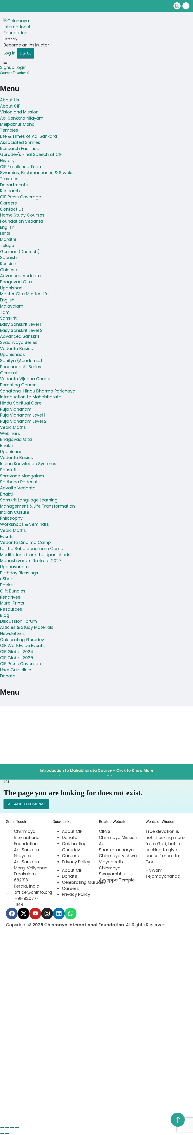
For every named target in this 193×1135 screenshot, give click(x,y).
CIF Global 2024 (16, 652)
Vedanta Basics (16, 348)
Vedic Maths (13, 427)
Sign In (52, 1107)
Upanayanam (14, 567)
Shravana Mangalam (22, 476)
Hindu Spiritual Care (20, 403)
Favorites (21, 73)
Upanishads (12, 354)
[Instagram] (47, 913)
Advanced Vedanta (20, 276)
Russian (8, 264)
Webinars (10, 433)
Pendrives (10, 597)
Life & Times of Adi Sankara (28, 136)
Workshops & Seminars (24, 524)
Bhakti (6, 445)
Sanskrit (8, 318)
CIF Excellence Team (21, 167)
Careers (8, 203)
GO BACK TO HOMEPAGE (26, 804)
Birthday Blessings (19, 573)
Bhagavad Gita (16, 282)
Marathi (8, 239)
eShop (6, 579)
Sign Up (36, 1107)
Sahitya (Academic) (21, 360)
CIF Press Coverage (20, 197)
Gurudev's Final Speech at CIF (31, 154)
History (7, 160)
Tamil (6, 312)
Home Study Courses (22, 215)
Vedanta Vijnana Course (25, 379)
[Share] (12, 1127)
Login (21, 67)
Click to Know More (134, 768)
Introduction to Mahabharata (30, 397)
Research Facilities (19, 148)
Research (10, 191)
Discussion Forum (18, 621)
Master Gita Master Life (24, 294)
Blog (4, 615)
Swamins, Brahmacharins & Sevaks (37, 172)
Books (6, 585)
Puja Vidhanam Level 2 (23, 421)
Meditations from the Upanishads (35, 555)
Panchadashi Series (20, 367)
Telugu (7, 245)
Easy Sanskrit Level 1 (20, 324)
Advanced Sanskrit (19, 336)
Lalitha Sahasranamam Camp (31, 548)
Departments (14, 185)
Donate (7, 676)
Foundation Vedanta (21, 221)
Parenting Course (18, 385)
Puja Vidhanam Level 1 (22, 415)
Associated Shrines (20, 142)
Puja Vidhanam (16, 409)
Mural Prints (12, 603)
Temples (9, 130)
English (7, 227)
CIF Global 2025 (16, 658)
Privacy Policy (76, 862)
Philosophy (11, 518)
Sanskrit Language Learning (28, 500)
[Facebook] (12, 913)
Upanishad (11, 288)
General (8, 373)
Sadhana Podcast (19, 482)
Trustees (9, 179)
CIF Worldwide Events (22, 645)
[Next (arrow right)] (7, 1133)
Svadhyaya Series (18, 342)
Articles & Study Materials (26, 627)
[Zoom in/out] (2, 1127)
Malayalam (11, 306)
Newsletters (12, 633)
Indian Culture (14, 512)
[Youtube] (35, 913)
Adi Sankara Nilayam (21, 118)
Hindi (5, 233)
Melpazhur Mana (17, 124)
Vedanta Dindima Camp (25, 542)
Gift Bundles (12, 591)
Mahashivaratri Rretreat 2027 (30, 560)
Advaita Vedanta (18, 488)
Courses (6, 73)
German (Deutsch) (20, 252)
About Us (9, 100)
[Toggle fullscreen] (7, 1127)
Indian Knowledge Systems (28, 464)
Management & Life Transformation (37, 506)
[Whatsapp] (70, 913)
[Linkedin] (59, 913)
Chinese (8, 270)
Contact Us (12, 209)
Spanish (8, 257)
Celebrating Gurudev (22, 640)
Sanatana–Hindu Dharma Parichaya (37, 391)
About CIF (10, 106)
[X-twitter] (23, 913)
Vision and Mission (19, 112)
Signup (8, 67)
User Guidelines (16, 670)
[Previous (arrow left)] (2, 1133)
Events (7, 536)
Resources (11, 609)
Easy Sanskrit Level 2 (21, 330)
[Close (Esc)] (17, 1127)
